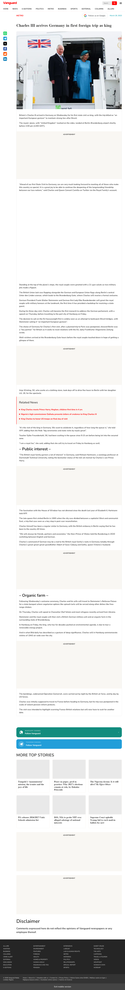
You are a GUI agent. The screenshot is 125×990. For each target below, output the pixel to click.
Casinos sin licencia (65, 980)
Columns (99, 9)
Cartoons (98, 954)
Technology (99, 949)
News (15, 9)
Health (36, 957)
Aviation (6, 949)
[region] (37, 209)
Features (37, 951)
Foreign (36, 954)
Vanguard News (10, 3)
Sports (74, 9)
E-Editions (27, 9)
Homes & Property (40, 959)
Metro (51, 9)
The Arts (97, 951)
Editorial (86, 9)
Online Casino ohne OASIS (79, 978)
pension (36, 967)
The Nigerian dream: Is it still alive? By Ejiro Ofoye (104, 783)
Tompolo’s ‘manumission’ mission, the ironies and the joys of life (31, 784)
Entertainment (39, 946)
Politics (40, 9)
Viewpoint (98, 962)
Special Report (69, 965)
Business (62, 9)
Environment (38, 949)
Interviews (67, 946)
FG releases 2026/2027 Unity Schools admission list (31, 818)
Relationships (69, 962)
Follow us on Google (96, 15)
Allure (111, 9)
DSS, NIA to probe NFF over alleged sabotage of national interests (68, 819)
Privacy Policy (63, 978)
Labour (66, 949)
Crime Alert (8, 957)
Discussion (7, 962)
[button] (119, 3)
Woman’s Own (99, 965)
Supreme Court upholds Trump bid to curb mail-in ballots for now (102, 819)
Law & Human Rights (71, 951)
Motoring (67, 957)
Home (5, 9)
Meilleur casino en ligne (97, 978)
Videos (96, 959)
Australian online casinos (49, 980)
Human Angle (38, 962)
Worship (97, 967)
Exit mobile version (62, 986)
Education (7, 965)
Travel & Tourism (100, 957)
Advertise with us (42, 978)
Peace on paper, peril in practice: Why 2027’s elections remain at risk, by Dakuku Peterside (68, 785)
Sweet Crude (99, 946)
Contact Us (53, 978)
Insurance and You (41, 965)
